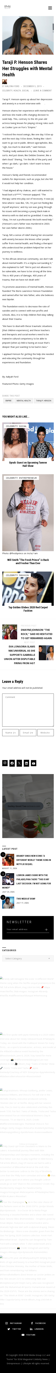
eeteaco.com (24, 806)
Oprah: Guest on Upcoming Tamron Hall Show (28, 464)
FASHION (24, 575)
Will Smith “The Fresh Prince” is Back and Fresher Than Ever (28, 561)
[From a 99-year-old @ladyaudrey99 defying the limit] (28, 1284)
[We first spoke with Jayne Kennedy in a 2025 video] (28, 1060)
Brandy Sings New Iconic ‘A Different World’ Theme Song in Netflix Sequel (33, 860)
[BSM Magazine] (7, 7)
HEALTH (17, 90)
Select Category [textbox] (13, 958)
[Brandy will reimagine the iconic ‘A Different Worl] (28, 1005)
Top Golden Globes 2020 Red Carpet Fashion (28, 609)
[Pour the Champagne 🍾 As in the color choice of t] (28, 1228)
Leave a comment (42, 90)
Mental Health (24, 400)
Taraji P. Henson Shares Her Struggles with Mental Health (27, 68)
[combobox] (28, 958)
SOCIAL (25, 90)
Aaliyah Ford (12, 86)
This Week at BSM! (25, 898)
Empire (8, 400)
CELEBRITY (7, 90)
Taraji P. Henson (43, 400)
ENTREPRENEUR (28, 477)
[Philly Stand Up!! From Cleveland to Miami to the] (28, 1172)
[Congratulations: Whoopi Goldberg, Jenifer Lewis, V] (28, 1116)
